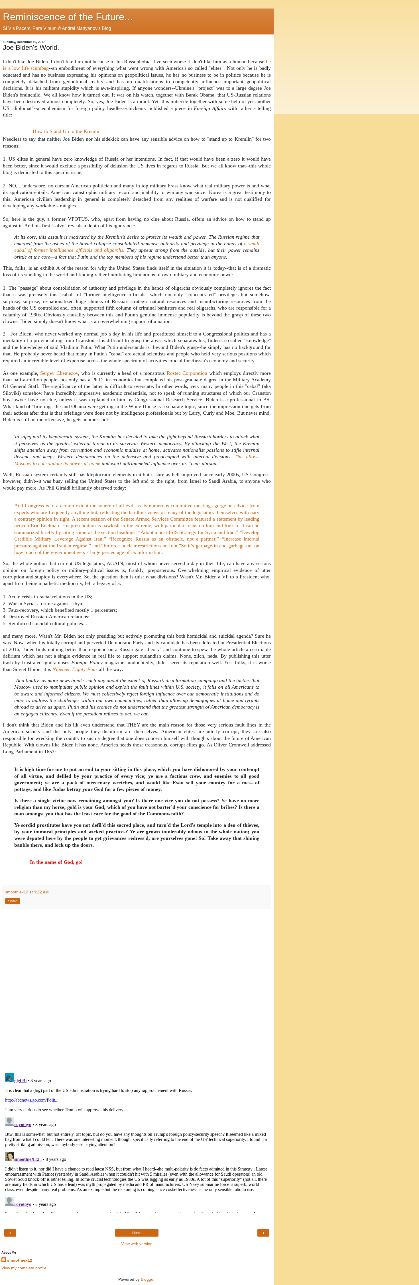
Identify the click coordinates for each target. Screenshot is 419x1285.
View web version (136, 1243)
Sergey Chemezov (59, 373)
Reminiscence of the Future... (68, 16)
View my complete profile (23, 1268)
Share (12, 901)
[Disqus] (137, 989)
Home (137, 1233)
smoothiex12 (19, 1260)
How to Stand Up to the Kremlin (67, 131)
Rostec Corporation (187, 373)
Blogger (147, 1279)
